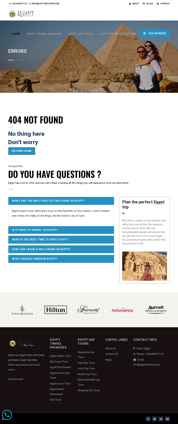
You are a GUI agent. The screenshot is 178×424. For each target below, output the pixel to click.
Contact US (112, 354)
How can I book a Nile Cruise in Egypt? (41, 249)
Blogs (149, 3)
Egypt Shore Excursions (118, 33)
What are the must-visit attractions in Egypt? (48, 200)
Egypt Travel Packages (44, 33)
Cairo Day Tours (86, 362)
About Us (111, 348)
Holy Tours (55, 399)
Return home (22, 151)
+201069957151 (19, 3)
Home (16, 33)
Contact (165, 3)
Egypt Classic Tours (60, 356)
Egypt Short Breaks (60, 367)
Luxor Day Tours (86, 368)
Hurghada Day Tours (89, 390)
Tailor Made (157, 33)
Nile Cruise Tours (59, 361)
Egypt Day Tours (81, 33)
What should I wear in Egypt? (34, 258)
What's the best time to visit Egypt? (40, 239)
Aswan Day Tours (87, 374)
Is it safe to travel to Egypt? (35, 230)
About (135, 3)
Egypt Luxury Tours (60, 383)
